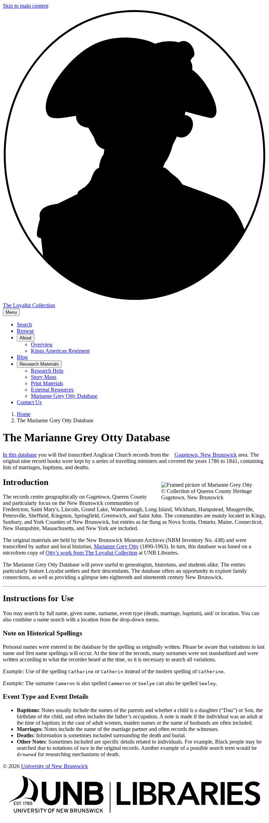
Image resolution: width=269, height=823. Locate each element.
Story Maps (43, 377)
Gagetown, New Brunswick (205, 455)
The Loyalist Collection (29, 305)
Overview (42, 344)
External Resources (52, 390)
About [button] (26, 337)
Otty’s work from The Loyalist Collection (91, 553)
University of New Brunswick (54, 766)
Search (24, 325)
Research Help (47, 371)
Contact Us (29, 402)
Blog (22, 357)
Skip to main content (25, 6)
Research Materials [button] (39, 364)
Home (23, 414)
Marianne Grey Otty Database (64, 396)
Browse (25, 331)
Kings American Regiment (60, 351)
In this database (20, 455)
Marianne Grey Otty (116, 546)
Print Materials (47, 383)
